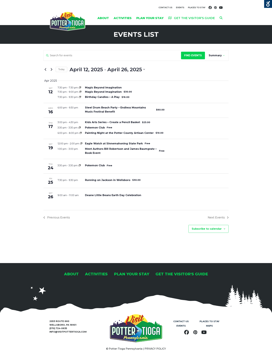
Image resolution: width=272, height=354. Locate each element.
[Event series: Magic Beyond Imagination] (80, 87)
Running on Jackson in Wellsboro (107, 180)
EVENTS (180, 7)
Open (268, 4)
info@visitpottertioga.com (68, 332)
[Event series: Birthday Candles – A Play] (80, 97)
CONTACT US (165, 7)
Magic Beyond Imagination (103, 87)
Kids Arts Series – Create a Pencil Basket (112, 122)
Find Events (193, 55)
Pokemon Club (95, 127)
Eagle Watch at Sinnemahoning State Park (114, 143)
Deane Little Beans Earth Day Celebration (113, 195)
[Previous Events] (45, 69)
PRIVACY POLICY (155, 348)
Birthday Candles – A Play (102, 97)
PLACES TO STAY (196, 7)
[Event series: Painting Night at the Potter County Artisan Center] (80, 133)
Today (61, 69)
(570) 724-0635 (58, 328)
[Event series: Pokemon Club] (80, 127)
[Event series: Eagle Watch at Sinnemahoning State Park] (81, 143)
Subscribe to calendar (207, 228)
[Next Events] (51, 69)
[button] (221, 18)
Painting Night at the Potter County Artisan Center (119, 132)
